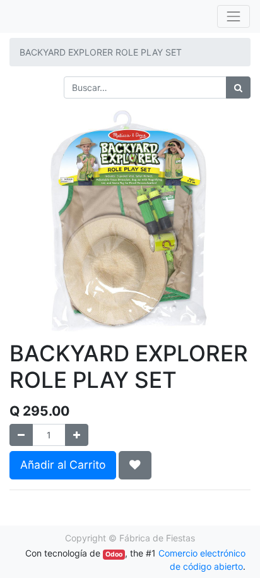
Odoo (113, 554)
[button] (135, 465)
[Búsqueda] (238, 87)
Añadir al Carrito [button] (62, 464)
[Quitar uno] (21, 435)
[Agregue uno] (76, 435)
